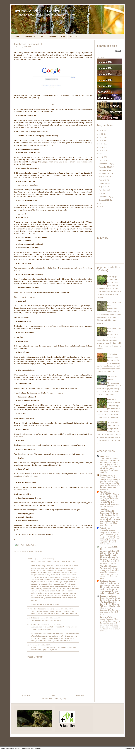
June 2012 (103, 183)
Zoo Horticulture (33, 618)
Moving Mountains (107, 619)
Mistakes (52, 36)
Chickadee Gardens (107, 475)
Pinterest (45, 474)
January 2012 (104, 200)
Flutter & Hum (105, 528)
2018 (102, 141)
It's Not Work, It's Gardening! (41, 11)
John (29, 645)
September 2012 (105, 174)
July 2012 (103, 180)
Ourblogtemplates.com (30, 748)
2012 (102, 160)
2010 (102, 207)
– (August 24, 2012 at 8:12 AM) (44, 559)
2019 (102, 137)
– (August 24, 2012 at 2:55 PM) (51, 624)
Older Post (80, 696)
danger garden (105, 456)
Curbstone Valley (106, 617)
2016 (102, 147)
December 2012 (105, 164)
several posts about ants (30, 445)
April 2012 (103, 190)
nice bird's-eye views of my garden (42, 208)
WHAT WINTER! (106, 494)
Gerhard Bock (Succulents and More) (40, 609)
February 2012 (104, 197)
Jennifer (30, 559)
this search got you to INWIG (40, 308)
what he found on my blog (55, 326)
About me (73, 36)
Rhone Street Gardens (108, 566)
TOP (132, 748)
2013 (102, 157)
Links (63, 36)
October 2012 (104, 170)
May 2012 (103, 187)
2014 (102, 154)
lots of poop (38, 197)
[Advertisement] (109, 222)
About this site (30, 36)
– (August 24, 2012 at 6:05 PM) (41, 645)
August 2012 (104, 177)
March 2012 (103, 193)
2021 (102, 134)
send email (38, 551)
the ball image (32, 476)
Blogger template (8, 748)
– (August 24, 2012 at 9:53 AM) (64, 609)
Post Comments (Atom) (57, 698)
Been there (22, 454)
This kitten (26, 463)
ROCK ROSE (105, 492)
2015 (102, 150)
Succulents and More (108, 596)
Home (17, 36)
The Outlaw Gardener (108, 581)
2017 (102, 144)
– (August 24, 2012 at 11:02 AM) (49, 618)
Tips (42, 36)
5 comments (29, 551)
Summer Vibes (105, 477)
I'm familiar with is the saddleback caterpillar (42, 143)
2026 (102, 131)
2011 (102, 203)
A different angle (106, 568)
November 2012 (105, 167)
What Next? (104, 583)
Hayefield (103, 509)
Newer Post (25, 696)
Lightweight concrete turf (28, 44)
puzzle (35, 47)
